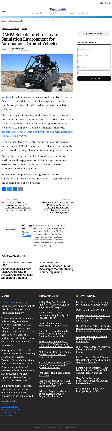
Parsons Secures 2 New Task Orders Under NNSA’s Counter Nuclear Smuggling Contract (17, 273)
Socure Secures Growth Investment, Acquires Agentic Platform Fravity (54, 315)
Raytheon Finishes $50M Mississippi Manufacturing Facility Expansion (56, 269)
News (5, 265)
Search (105, 34)
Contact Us (6, 415)
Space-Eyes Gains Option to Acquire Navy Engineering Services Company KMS (53, 333)
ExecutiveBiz (8, 302)
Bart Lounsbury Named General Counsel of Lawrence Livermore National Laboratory (93, 360)
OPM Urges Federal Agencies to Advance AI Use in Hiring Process (93, 349)
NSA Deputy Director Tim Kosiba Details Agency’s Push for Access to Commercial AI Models (93, 328)
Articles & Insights (9, 406)
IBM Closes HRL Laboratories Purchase (54, 374)
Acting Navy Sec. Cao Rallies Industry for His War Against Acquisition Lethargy (54, 305)
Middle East (28, 262)
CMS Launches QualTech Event (92, 310)
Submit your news (9, 412)
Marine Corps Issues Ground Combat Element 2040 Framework (91, 339)
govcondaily (87, 296)
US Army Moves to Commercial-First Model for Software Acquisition (93, 318)
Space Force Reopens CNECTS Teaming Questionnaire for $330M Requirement (55, 365)
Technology (53, 262)
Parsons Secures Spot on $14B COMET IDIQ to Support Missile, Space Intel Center (56, 383)
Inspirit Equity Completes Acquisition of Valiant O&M (53, 324)
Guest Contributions (10, 409)
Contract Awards (10, 262)
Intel (4, 97)
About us (5, 404)
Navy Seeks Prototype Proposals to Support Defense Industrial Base (92, 381)
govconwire (49, 296)
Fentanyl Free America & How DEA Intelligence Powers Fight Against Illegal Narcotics (92, 370)
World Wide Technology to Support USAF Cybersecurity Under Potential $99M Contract (56, 344)
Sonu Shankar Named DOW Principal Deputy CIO (90, 390)
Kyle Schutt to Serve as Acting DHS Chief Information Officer (92, 303)
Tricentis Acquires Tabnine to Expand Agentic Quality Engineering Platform (54, 393)
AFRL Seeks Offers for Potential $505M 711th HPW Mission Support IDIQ (55, 354)
